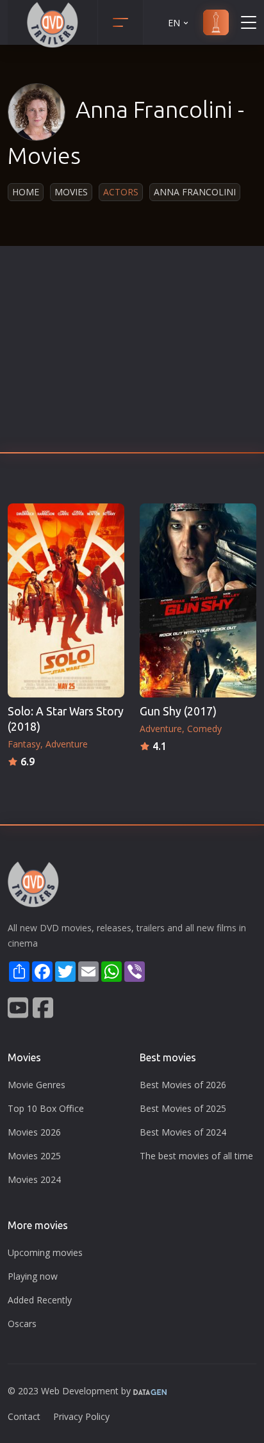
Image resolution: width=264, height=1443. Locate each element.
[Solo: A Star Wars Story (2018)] (66, 600)
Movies (71, 192)
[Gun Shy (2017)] (198, 600)
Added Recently (40, 1300)
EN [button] (174, 23)
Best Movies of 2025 (183, 1108)
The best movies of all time (196, 1156)
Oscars (22, 1323)
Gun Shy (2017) (178, 711)
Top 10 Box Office (46, 1108)
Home (25, 192)
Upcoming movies (45, 1252)
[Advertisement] (132, 352)
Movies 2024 (34, 1179)
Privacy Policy (81, 1416)
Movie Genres (36, 1085)
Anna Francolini (195, 192)
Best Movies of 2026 (183, 1085)
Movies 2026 (34, 1132)
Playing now (33, 1276)
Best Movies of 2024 (183, 1132)
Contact (24, 1416)
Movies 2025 (34, 1156)
